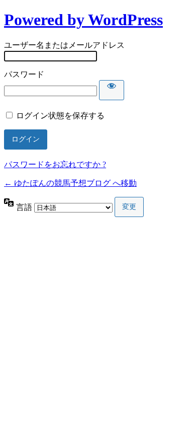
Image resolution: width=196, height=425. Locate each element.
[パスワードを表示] (111, 90)
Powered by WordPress (83, 20)
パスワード (24, 74)
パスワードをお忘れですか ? (55, 164)
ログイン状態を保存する (60, 115)
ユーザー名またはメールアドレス (64, 45)
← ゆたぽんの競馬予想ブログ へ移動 (70, 183)
